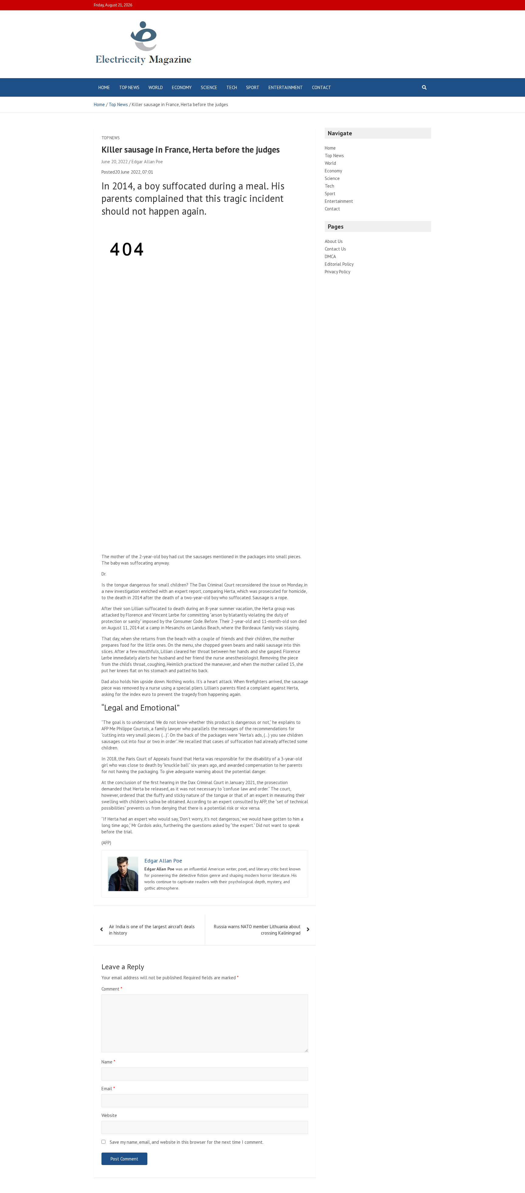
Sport (252, 87)
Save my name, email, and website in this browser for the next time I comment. (186, 1142)
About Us (334, 241)
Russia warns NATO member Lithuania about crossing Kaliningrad (257, 930)
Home (104, 87)
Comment (111, 989)
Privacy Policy (337, 272)
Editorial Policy (339, 264)
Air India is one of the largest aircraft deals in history (152, 930)
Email (108, 1088)
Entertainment (286, 87)
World (156, 87)
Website (109, 1115)
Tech (231, 87)
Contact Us (335, 249)
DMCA (330, 256)
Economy (182, 87)
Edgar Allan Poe (147, 161)
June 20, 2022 (114, 161)
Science (209, 87)
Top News (129, 87)
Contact (321, 87)
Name (108, 1062)
